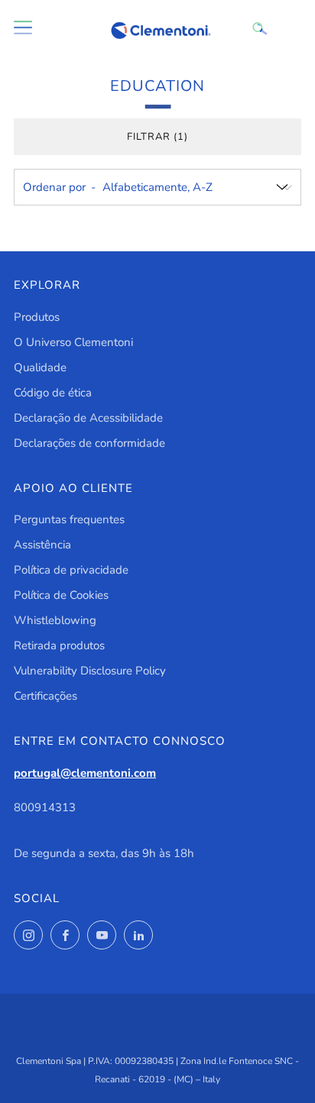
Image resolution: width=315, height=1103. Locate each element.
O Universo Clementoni (73, 342)
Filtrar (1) (157, 137)
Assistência (42, 544)
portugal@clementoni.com (85, 773)
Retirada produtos (59, 645)
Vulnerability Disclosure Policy (90, 670)
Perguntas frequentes (69, 519)
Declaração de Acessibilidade (88, 417)
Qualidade (40, 367)
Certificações (45, 696)
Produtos (37, 317)
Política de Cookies (61, 595)
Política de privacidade (71, 569)
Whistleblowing (55, 620)
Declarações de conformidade (89, 443)
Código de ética (53, 392)
